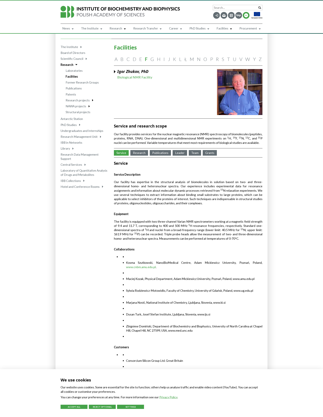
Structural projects (78, 112)
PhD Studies (197, 28)
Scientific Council (72, 58)
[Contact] (231, 15)
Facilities (222, 28)
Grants (209, 153)
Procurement (248, 28)
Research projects (78, 100)
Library (65, 148)
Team (195, 153)
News (66, 28)
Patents (71, 94)
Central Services (71, 164)
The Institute (90, 28)
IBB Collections (71, 181)
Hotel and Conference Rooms (80, 186)
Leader (180, 153)
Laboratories (74, 70)
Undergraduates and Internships (82, 131)
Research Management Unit (79, 136)
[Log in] (216, 15)
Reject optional (102, 407)
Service (121, 153)
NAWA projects (76, 106)
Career (173, 28)
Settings (130, 407)
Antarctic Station (72, 119)
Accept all (74, 407)
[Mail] (224, 15)
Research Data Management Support (80, 157)
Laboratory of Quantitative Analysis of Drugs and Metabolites (84, 173)
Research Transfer (145, 28)
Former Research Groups (82, 82)
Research (116, 28)
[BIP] (238, 15)
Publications (74, 88)
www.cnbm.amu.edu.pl (141, 267)
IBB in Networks (71, 142)
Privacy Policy (168, 397)
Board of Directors (73, 53)
